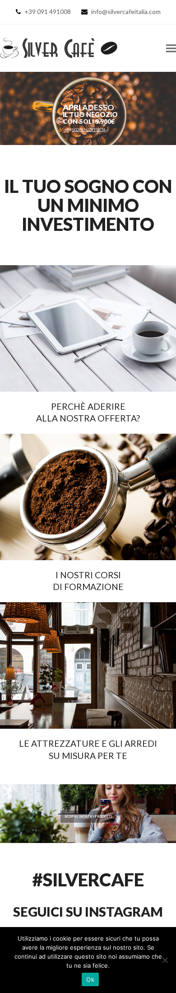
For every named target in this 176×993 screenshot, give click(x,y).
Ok (90, 979)
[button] (171, 48)
